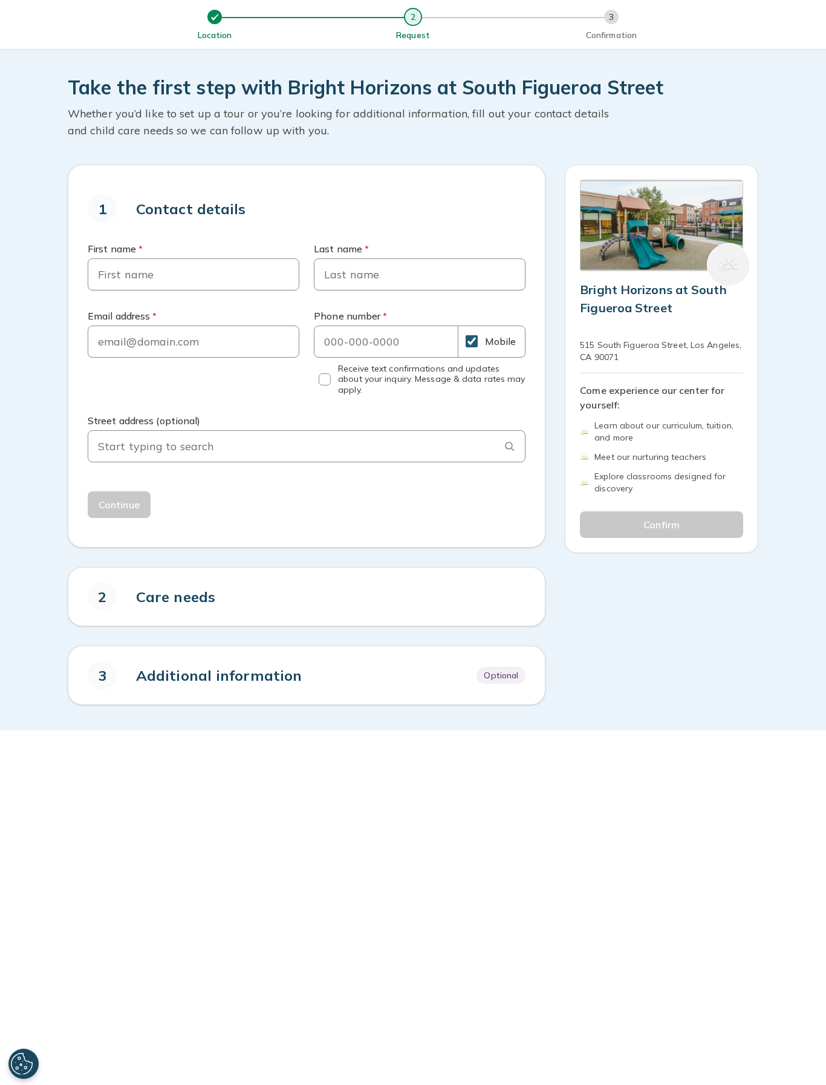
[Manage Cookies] (23, 1064)
